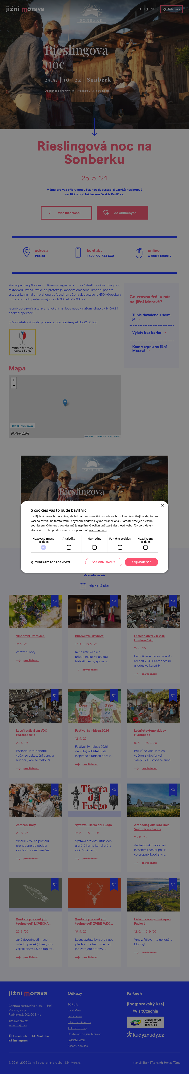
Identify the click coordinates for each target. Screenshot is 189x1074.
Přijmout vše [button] (141, 562)
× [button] (162, 505)
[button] (50, 562)
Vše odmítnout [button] (103, 562)
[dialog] (94, 537)
